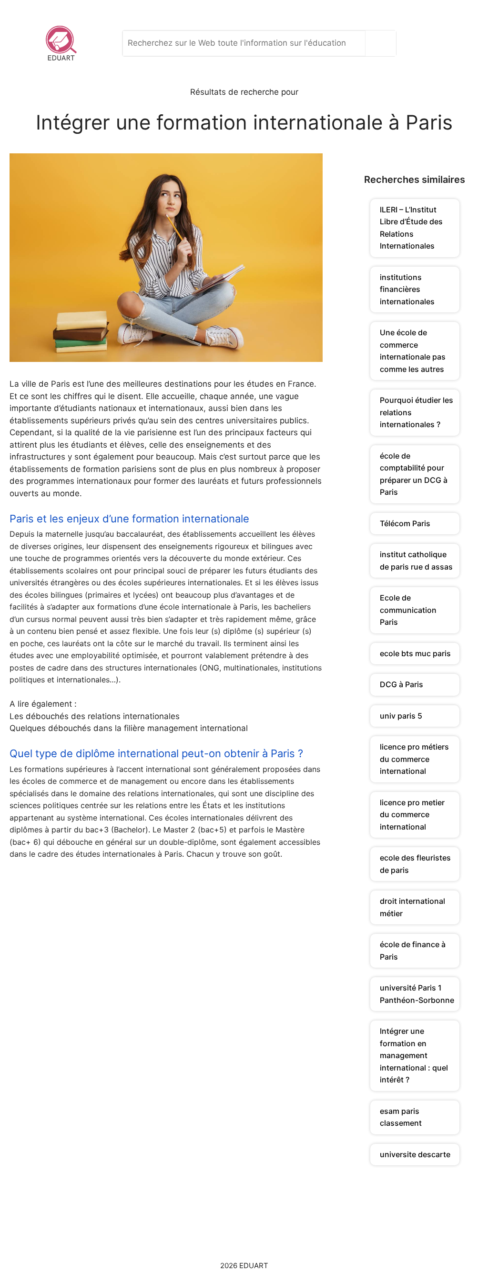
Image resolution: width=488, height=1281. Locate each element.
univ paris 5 (401, 716)
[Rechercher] (383, 43)
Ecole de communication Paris (408, 610)
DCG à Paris (401, 684)
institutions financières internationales (407, 289)
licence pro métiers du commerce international (414, 759)
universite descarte (415, 1154)
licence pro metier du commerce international (412, 814)
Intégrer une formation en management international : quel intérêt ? (414, 1055)
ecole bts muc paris (415, 653)
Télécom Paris (405, 523)
